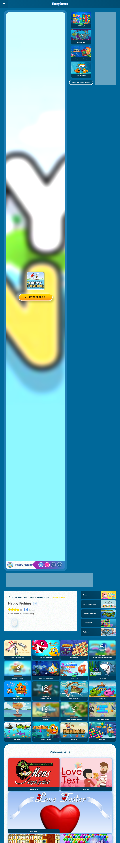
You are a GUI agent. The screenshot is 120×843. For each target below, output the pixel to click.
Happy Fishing (59, 597)
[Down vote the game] (47, 564)
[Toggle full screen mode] (59, 564)
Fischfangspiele (36, 597)
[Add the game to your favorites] (35, 603)
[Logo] (60, 4)
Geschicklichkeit (20, 597)
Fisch (48, 597)
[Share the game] (53, 564)
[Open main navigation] (4, 4)
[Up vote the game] (41, 564)
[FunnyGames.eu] (9, 597)
